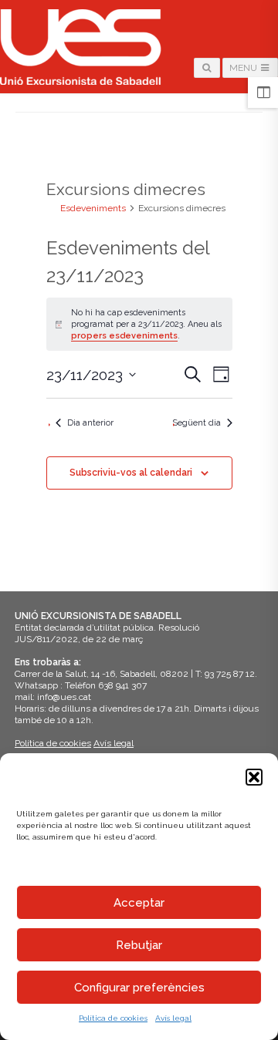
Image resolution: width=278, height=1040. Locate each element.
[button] (254, 777)
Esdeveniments (93, 208)
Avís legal (173, 1018)
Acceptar (139, 903)
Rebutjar (139, 945)
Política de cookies (113, 1018)
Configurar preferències (139, 988)
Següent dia (196, 423)
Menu (244, 67)
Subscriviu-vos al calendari (131, 472)
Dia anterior (90, 423)
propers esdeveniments (124, 336)
